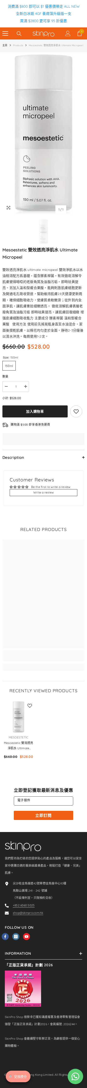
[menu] (5, 33)
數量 (5, 376)
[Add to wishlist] (76, 411)
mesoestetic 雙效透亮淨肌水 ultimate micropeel (18, 746)
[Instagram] (15, 936)
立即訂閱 (43, 815)
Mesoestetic (19, 737)
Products (18, 45)
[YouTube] (26, 936)
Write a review (43, 492)
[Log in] (68, 33)
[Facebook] (5, 936)
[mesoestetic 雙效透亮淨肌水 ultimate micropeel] (18, 717)
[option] (43, 133)
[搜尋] (19, 34)
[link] (43, 658)
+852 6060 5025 (24, 905)
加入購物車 (35, 411)
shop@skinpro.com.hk (28, 913)
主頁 (4, 45)
